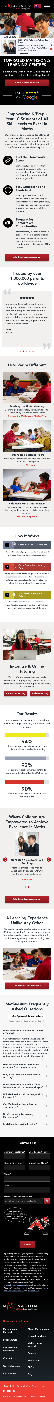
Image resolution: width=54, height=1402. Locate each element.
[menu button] (37, 6)
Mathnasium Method (10, 1330)
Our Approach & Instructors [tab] (27, 1016)
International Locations (10, 1349)
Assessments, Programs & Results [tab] (27, 1021)
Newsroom (34, 1360)
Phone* (7, 1174)
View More (23, 54)
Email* (7, 1186)
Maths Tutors (35, 1344)
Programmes (10, 1340)
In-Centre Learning (15, 693)
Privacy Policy (33, 1291)
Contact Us (9, 1358)
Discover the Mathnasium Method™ (26, 416)
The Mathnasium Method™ (27, 986)
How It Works (26, 465)
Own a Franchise (37, 1336)
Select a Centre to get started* (19, 1197)
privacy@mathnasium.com (15, 1285)
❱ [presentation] (49, 860)
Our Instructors (11, 1366)
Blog (30, 1374)
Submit (27, 1245)
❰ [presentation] (5, 860)
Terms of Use (38, 1386)
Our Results (9, 1374)
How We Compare (26, 517)
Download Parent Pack (15, 1321)
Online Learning (40, 693)
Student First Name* (14, 1163)
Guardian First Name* (14, 1152)
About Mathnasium (38, 1329)
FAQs (31, 1367)
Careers (32, 1353)
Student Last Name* (38, 1163)
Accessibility (9, 1386)
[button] (20, 351)
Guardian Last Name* (39, 1152)
